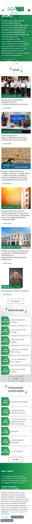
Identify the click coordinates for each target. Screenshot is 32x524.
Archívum (15, 301)
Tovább (8, 58)
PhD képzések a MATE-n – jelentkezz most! (15, 16)
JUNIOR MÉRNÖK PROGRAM (17, 441)
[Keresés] (3, 10)
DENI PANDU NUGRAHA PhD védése (19, 350)
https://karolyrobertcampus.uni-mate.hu (14, 482)
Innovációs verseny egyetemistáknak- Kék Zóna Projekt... (18, 421)
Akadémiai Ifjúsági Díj (19, 402)
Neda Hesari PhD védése (17, 341)
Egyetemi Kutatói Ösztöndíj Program (18, 411)
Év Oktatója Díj (16, 451)
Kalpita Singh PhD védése (18, 321)
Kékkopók (15, 431)
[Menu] (29, 10)
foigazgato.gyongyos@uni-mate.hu (15, 485)
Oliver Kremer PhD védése (18, 370)
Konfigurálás (5, 517)
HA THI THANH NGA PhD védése (18, 360)
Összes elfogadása (17, 517)
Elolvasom (7, 108)
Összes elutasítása (7, 520)
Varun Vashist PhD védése (18, 331)
